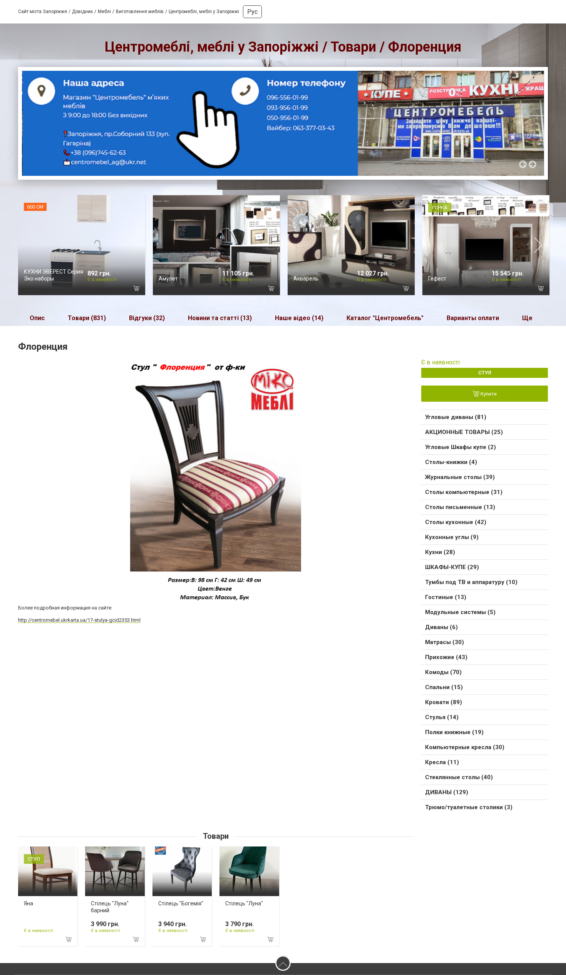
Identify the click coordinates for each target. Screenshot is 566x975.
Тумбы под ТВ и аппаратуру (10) (471, 582)
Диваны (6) (441, 627)
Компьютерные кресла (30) (464, 747)
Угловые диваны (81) (455, 417)
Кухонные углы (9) (452, 537)
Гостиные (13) (445, 597)
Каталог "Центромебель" (385, 318)
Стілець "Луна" (244, 903)
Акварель (305, 278)
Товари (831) (87, 318)
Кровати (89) (443, 702)
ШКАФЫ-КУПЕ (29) (452, 567)
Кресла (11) (442, 762)
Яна (28, 903)
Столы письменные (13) (460, 507)
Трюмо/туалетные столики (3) (468, 807)
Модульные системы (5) (460, 612)
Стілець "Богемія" (180, 903)
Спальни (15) (444, 687)
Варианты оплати (473, 318)
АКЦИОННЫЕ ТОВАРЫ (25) (464, 432)
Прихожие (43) (446, 657)
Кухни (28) (440, 552)
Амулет (168, 278)
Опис (37, 318)
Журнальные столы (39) (460, 477)
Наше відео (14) (299, 318)
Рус (252, 11)
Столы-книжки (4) (451, 462)
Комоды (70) (443, 672)
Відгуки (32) (147, 318)
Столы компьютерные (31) (463, 492)
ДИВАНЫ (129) (446, 792)
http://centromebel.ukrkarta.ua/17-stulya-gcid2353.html (79, 620)
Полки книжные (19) (454, 732)
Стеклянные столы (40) (459, 777)
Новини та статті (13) (220, 318)
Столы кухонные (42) (455, 522)
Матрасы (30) (444, 642)
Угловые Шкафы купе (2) (460, 447)
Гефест (437, 278)
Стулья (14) (442, 717)
